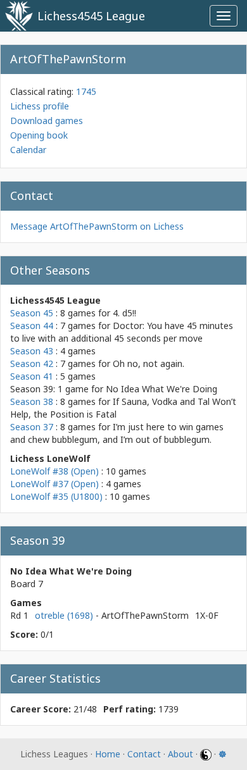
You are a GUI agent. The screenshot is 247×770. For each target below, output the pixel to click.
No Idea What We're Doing (161, 389)
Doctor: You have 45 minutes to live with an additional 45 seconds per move (121, 332)
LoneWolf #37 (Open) (54, 484)
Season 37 (31, 427)
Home (107, 754)
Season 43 (31, 351)
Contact (144, 754)
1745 (86, 91)
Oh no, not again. (148, 363)
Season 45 (31, 313)
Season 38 (31, 401)
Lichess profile (39, 106)
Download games (46, 121)
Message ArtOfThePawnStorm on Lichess (97, 226)
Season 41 (31, 376)
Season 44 (31, 326)
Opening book (39, 135)
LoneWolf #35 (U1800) (56, 496)
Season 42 (31, 363)
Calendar (28, 150)
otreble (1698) (65, 615)
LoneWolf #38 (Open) (54, 471)
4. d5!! (124, 313)
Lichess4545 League (91, 15)
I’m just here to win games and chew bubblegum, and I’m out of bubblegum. (117, 433)
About (180, 754)
